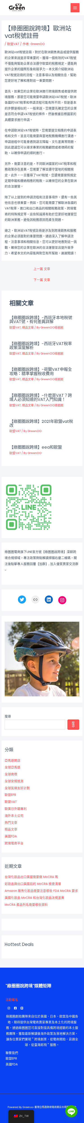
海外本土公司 (14, 816)
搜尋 (8, 716)
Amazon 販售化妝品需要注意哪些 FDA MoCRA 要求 (41, 891)
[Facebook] (15, 1008)
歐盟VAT (13, 44)
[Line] (71, 1111)
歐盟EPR (10, 795)
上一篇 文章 (42, 269)
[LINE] (22, 1008)
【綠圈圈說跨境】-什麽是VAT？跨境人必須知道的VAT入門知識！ (40, 397)
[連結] (35, 599)
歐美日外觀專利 (16, 809)
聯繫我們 (12, 1053)
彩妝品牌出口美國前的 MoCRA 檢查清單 (33, 884)
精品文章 (28, 327)
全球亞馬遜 (12, 767)
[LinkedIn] (49, 599)
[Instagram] (62, 600)
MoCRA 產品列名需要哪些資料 (26, 905)
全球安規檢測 (14, 781)
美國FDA (11, 836)
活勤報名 (12, 1000)
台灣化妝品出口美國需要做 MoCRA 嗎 (31, 877)
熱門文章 (11, 823)
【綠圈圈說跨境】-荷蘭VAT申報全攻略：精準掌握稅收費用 (40, 371)
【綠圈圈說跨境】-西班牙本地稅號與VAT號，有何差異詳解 (40, 319)
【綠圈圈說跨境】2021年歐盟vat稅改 (41, 423)
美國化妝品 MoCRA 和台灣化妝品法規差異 (34, 898)
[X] (22, 599)
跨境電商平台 (14, 843)
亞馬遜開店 (12, 760)
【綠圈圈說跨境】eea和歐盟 (35, 447)
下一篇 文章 (42, 280)
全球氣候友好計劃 (17, 788)
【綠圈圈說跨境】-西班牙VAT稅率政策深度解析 (40, 345)
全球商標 (11, 774)
